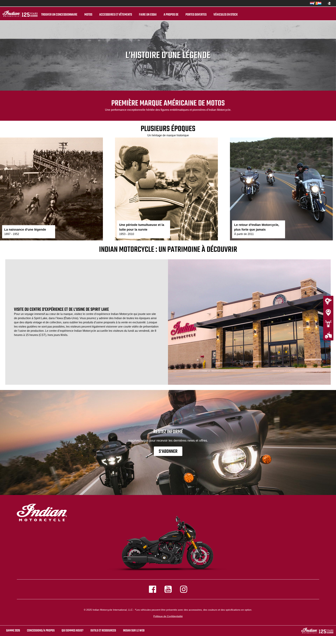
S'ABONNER (168, 451)
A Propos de (171, 14)
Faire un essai (148, 14)
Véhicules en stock (226, 14)
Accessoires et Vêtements (115, 14)
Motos (88, 14)
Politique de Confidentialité (168, 616)
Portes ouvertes (196, 14)
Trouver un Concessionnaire (59, 14)
